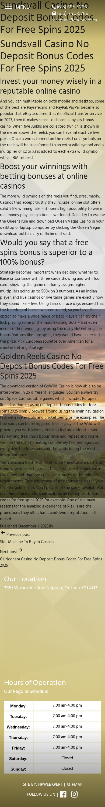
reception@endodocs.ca (74, 20)
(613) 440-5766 (72, 13)
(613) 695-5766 (71, 6)
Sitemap (74, 785)
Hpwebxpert (50, 784)
